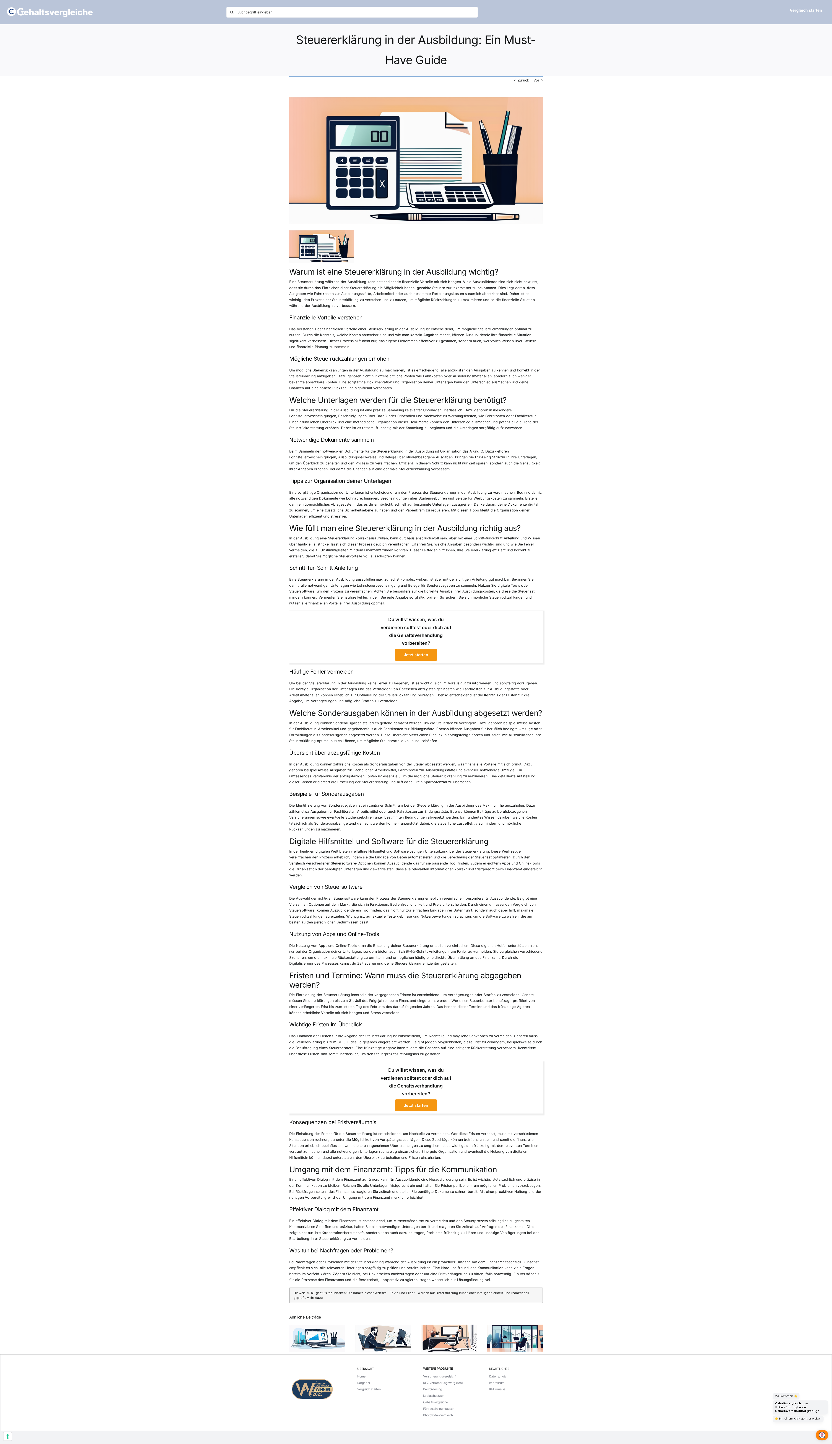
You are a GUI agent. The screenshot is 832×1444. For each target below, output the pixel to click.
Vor (536, 80)
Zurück (523, 80)
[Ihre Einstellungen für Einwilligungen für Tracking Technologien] (7, 1436)
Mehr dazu (315, 1297)
